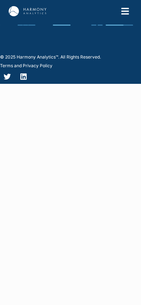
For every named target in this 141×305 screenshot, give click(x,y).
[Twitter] (7, 76)
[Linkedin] (23, 76)
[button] (50, 57)
